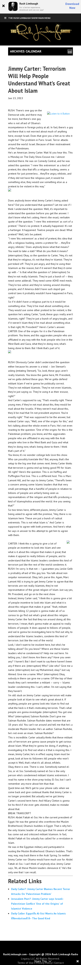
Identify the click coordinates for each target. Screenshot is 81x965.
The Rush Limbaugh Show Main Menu (29, 18)
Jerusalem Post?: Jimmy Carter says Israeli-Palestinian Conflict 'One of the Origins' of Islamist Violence (37, 903)
